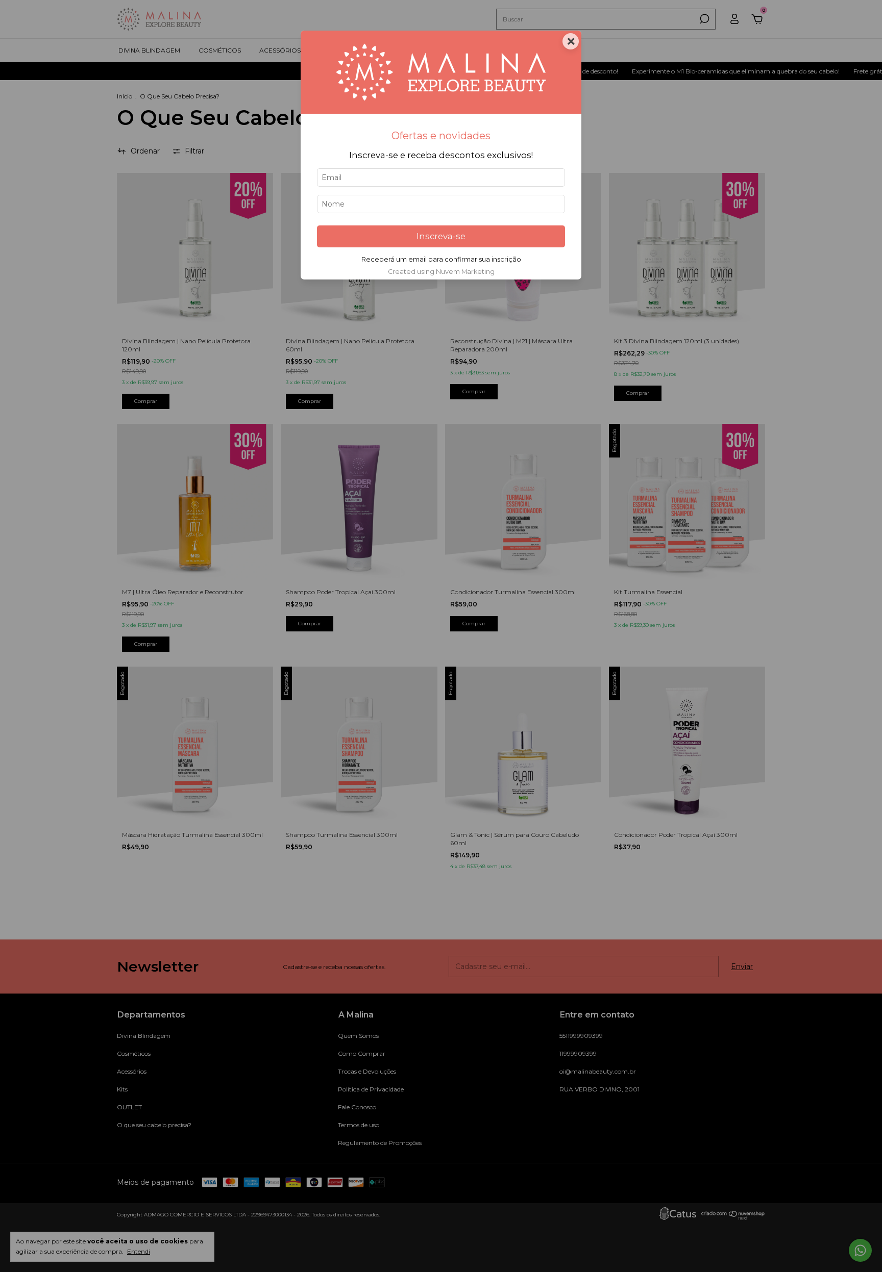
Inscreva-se (440, 236)
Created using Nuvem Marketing (441, 271)
